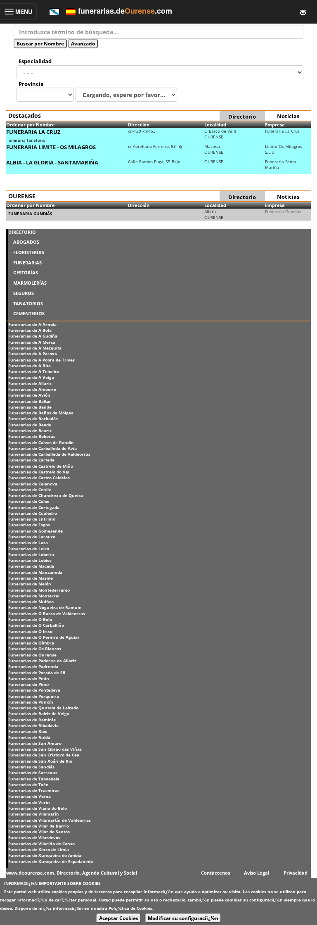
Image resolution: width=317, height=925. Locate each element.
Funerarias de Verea (29, 796)
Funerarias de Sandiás (31, 767)
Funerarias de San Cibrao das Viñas (45, 749)
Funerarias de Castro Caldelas (39, 477)
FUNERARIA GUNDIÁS (30, 213)
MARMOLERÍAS (30, 283)
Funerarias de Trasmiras (33, 790)
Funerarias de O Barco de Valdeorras (46, 613)
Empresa (275, 124)
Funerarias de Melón (29, 584)
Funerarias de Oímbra (31, 643)
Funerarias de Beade (29, 425)
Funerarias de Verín (29, 802)
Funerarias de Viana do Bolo (37, 808)
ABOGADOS (26, 242)
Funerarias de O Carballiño (36, 625)
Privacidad (296, 873)
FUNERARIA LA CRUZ (33, 132)
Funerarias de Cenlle (29, 489)
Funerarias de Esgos (29, 525)
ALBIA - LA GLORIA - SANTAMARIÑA (52, 162)
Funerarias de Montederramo (39, 590)
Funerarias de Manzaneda (35, 572)
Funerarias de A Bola (30, 330)
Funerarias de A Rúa (29, 366)
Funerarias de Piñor (29, 684)
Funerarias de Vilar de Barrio (38, 826)
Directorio (242, 116)
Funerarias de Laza (28, 542)
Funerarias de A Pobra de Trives (41, 360)
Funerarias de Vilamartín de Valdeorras (49, 820)
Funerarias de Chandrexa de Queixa (45, 495)
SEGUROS (23, 293)
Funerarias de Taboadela (33, 779)
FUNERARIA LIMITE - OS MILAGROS (51, 147)
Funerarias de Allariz (30, 383)
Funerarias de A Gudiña (32, 336)
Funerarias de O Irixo (30, 631)
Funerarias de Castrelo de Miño (40, 466)
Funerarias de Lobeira (31, 554)
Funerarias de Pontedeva (34, 690)
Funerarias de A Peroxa (32, 354)
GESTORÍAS (25, 272)
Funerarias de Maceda (31, 566)
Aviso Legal (256, 873)
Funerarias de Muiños (31, 601)
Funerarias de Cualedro (32, 513)
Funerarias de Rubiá (29, 737)
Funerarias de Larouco (31, 537)
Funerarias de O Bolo (30, 619)
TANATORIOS (28, 303)
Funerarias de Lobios (30, 560)
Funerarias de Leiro (28, 549)
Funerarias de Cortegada (33, 507)
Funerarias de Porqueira (33, 696)
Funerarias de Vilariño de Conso (41, 844)
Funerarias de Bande (30, 407)
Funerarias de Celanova (32, 484)
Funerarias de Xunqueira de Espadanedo (50, 861)
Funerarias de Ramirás (32, 720)
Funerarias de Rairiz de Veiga (38, 713)
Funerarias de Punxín (30, 702)
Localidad (215, 124)
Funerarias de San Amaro (35, 743)
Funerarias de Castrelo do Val (38, 472)
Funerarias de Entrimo (31, 519)
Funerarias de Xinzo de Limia (38, 849)
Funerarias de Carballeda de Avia (42, 448)
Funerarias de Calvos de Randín (41, 442)
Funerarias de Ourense (32, 655)
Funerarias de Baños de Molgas (40, 413)
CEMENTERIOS (29, 313)
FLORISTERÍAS (28, 252)
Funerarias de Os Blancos (34, 649)
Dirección (138, 124)
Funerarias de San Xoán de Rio (40, 761)
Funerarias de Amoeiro (32, 389)
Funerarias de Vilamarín (33, 814)
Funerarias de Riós (27, 731)
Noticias (288, 116)
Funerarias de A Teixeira (33, 371)
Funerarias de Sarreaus (32, 772)
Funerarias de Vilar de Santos (39, 832)
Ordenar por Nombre (30, 124)
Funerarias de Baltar (29, 401)
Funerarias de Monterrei (33, 596)
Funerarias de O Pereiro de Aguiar (44, 637)
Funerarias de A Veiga (31, 377)
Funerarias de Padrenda (33, 666)
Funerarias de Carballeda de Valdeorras (49, 454)
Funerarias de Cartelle (31, 460)
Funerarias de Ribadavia (33, 725)
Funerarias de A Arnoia (32, 324)
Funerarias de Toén (28, 784)
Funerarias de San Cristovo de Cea (43, 755)
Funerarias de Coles (28, 501)
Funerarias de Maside (30, 578)
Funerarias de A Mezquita (35, 348)
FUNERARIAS (27, 262)
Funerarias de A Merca (31, 342)
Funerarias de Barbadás (33, 418)
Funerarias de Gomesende (35, 531)
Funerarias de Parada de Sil (36, 672)
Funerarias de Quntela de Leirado (43, 708)
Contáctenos (215, 873)
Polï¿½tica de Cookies (130, 908)
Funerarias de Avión (29, 395)
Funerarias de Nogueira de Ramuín (45, 607)
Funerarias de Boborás (31, 436)
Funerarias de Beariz (30, 430)
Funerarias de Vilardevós (34, 837)
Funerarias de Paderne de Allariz (42, 660)
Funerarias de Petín (28, 678)
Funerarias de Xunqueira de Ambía (44, 855)
